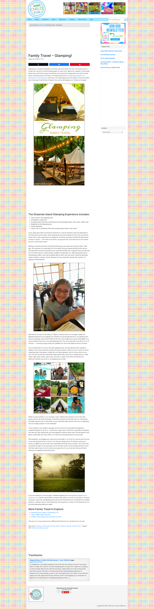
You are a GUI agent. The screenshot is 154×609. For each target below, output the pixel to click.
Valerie (42, 59)
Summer (74, 526)
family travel (35, 528)
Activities (44, 19)
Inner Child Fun (35, 9)
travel (79, 526)
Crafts (52, 19)
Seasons (68, 526)
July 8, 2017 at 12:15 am (36, 562)
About (35, 19)
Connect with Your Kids (48, 526)
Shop (91, 19)
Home (29, 19)
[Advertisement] (59, 41)
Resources (61, 19)
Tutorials (71, 19)
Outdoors (63, 526)
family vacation (44, 528)
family (57, 526)
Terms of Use (81, 19)
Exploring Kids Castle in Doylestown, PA (44, 512)
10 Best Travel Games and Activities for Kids (46, 517)
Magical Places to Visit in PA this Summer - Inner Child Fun (50, 560)
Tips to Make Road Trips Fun (40, 515)
